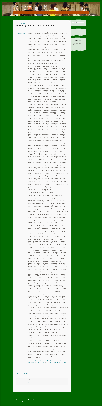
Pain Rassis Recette (51, 362)
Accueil (18, 12)
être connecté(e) (25, 382)
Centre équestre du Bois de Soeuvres (23, 7)
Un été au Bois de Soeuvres (78, 47)
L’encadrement (23, 12)
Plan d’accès (48, 12)
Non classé (19, 31)
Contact (53, 12)
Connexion (58, 12)
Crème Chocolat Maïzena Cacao (41, 363)
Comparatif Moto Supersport (38, 362)
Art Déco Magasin (54, 363)
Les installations (30, 12)
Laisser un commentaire (21, 33)
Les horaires (42, 12)
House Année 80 (32, 360)
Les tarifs (36, 12)
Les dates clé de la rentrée (22, 373)
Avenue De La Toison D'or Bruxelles (46, 360)
